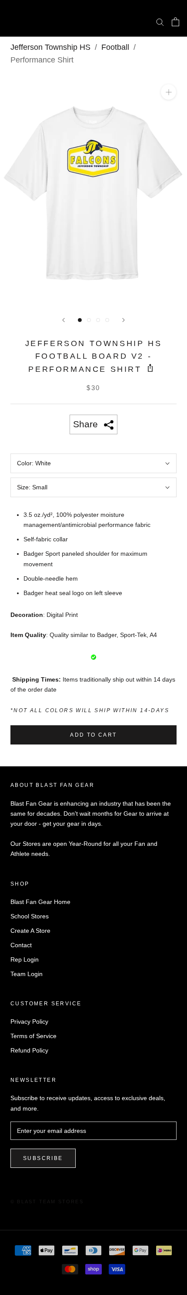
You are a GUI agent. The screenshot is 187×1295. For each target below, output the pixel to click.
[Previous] (63, 320)
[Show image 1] (80, 320)
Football (115, 47)
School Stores (29, 916)
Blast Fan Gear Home (40, 901)
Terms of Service (33, 1035)
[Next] (123, 320)
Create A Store (30, 930)
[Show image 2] (89, 320)
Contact (21, 945)
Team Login (26, 973)
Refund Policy (29, 1050)
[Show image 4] (107, 320)
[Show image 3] (98, 320)
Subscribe (43, 1158)
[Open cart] (175, 21)
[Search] (160, 21)
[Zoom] (168, 92)
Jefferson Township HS (50, 47)
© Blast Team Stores (46, 1201)
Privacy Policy (29, 1021)
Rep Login (24, 959)
